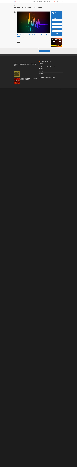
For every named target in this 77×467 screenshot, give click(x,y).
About (50, 1)
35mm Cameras (41, 63)
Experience (53, 25)
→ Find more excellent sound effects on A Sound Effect (47, 77)
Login (47, 1)
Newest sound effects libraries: (45, 61)
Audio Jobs (37, 1)
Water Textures (41, 73)
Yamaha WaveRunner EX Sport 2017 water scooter (46, 70)
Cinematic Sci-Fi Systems (42, 75)
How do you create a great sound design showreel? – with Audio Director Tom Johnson (28, 79)
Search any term (54, 29)
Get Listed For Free (59, 1)
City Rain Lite (41, 71)
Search (40, 1)
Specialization (54, 22)
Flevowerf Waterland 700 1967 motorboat (45, 65)
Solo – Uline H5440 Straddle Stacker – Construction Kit (47, 66)
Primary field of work (55, 18)
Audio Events (44, 1)
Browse (33, 1)
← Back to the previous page (38, 55)
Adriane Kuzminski (19, 37)
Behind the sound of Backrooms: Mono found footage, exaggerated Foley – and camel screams (28, 72)
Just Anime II (41, 68)
